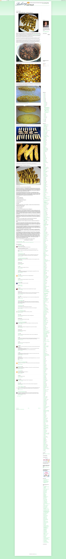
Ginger (44, 271)
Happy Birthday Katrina (46, 286)
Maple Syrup (45, 317)
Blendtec (44, 159)
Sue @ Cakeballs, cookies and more (22, 258)
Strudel (44, 417)
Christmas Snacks (45, 204)
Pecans (44, 358)
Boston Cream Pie (45, 162)
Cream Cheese (45, 232)
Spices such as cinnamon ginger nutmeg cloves (46, 410)
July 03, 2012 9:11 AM (20, 280)
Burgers (44, 173)
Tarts (44, 424)
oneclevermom (20, 366)
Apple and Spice (45, 491)
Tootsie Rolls (45, 431)
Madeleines (45, 314)
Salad (44, 393)
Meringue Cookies (45, 320)
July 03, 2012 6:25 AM (20, 260)
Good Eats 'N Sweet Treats (46, 509)
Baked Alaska (45, 147)
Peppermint (45, 360)
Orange (44, 344)
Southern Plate (45, 532)
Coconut (44, 211)
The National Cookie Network (47, 537)
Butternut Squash (45, 175)
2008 (44, 121)
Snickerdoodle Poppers (46, 406)
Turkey (44, 435)
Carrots (44, 183)
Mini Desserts (45, 324)
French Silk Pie (45, 261)
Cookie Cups (45, 218)
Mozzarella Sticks (45, 327)
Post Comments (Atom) (21, 409)
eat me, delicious (45, 507)
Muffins (44, 328)
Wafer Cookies (45, 441)
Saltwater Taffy (45, 396)
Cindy (18, 345)
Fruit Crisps (45, 264)
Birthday (44, 155)
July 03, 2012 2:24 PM (20, 308)
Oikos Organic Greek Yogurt (46, 341)
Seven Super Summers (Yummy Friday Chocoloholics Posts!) (46, 527)
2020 (44, 94)
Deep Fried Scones (45, 240)
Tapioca (44, 423)
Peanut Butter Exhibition (46, 355)
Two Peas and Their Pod (46, 542)
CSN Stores (45, 236)
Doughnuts (45, 246)
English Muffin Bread (46, 255)
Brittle (44, 166)
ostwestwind (19, 282)
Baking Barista (45, 494)
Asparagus (45, 144)
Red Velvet (45, 386)
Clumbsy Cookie (45, 500)
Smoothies (45, 404)
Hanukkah (45, 285)
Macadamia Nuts (45, 311)
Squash (44, 413)
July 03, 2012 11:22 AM (20, 298)
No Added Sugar (45, 335)
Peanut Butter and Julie (46, 522)
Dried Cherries (45, 248)
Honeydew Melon (45, 295)
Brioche (44, 165)
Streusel (44, 415)
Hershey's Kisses (45, 290)
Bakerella (44, 493)
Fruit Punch (45, 265)
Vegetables (45, 439)
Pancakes (44, 348)
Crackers (44, 230)
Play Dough (45, 367)
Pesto (44, 362)
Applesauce (45, 142)
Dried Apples (45, 247)
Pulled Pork (45, 378)
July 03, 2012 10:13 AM (20, 289)
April (44, 115)
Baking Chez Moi (45, 148)
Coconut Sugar (45, 214)
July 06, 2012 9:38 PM (20, 384)
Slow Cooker (45, 403)
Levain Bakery (45, 307)
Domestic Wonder (45, 506)
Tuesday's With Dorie (31, 242)
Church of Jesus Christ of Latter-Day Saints (46, 479)
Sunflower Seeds (45, 420)
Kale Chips (45, 304)
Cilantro (44, 206)
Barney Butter (45, 151)
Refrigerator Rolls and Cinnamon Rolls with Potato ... (46, 110)
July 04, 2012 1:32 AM (20, 350)
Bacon (44, 146)
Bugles (44, 170)
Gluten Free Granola (46, 276)
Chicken (44, 194)
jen (18, 337)
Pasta (44, 350)
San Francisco (45, 397)
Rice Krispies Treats (46, 389)
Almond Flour (45, 132)
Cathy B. (19, 296)
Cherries (44, 191)
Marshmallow (45, 318)
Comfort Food (45, 215)
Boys (44, 163)
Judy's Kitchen (45, 514)
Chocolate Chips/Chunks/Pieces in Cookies (46, 202)
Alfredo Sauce (45, 129)
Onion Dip (45, 343)
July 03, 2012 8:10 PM (20, 327)
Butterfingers (45, 174)
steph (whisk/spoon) (20, 305)
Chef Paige (45, 190)
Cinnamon (45, 207)
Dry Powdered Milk (45, 250)
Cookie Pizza (45, 221)
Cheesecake (45, 189)
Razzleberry (45, 385)
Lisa (18, 352)
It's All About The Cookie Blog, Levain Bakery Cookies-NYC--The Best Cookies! (47, 511)
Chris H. (19, 274)
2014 (44, 99)
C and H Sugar (45, 176)
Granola (44, 279)
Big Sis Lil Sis (45, 498)
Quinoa (44, 381)
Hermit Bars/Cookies (46, 289)
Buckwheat (45, 169)
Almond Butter (45, 131)
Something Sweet (45, 531)
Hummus (44, 297)
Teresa (19, 333)
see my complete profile (46, 31)
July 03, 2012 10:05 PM (20, 335)
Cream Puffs (45, 233)
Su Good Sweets (45, 535)
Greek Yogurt (45, 282)
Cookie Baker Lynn (45, 501)
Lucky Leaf (45, 310)
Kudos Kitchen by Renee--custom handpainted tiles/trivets (46, 482)
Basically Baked (45, 497)
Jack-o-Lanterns (45, 300)
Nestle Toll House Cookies (46, 332)
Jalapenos (45, 301)
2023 (44, 93)
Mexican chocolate (45, 322)
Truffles (44, 432)
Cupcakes (45, 237)
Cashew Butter (45, 184)
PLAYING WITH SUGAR (46, 525)
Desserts (44, 241)
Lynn (18, 278)
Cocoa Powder (45, 210)
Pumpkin (44, 379)
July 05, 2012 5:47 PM (20, 373)
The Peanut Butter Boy (46, 538)
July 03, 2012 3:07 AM (20, 251)
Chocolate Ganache (46, 203)
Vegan (44, 438)
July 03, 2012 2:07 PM (20, 303)
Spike (18, 375)
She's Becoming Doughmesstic (45, 529)
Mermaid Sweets (45, 518)
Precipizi (44, 375)
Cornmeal (45, 229)
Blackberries (45, 158)
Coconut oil (45, 213)
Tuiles (44, 434)
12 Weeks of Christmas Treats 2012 (46, 126)
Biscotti (22, 242)
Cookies (26, 242)
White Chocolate (45, 445)
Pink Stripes (45, 524)
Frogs (44, 262)
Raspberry (45, 383)
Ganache (44, 268)
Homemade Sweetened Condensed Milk (46, 293)
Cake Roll (44, 179)
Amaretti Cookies (45, 135)
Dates (44, 239)
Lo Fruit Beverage (45, 308)
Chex (44, 193)
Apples (44, 141)
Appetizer (44, 138)
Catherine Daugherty (20, 300)
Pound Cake (45, 374)
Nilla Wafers (45, 334)
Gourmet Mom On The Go (46, 510)
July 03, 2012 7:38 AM (20, 264)
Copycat (44, 225)
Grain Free (45, 278)
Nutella (44, 338)
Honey (44, 294)
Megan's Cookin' (45, 517)
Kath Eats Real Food (46, 515)
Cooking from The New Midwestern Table (46, 224)
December (45, 102)
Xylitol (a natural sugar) (46, 448)
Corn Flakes (45, 227)
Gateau (44, 269)
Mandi (44, 315)
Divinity (44, 243)
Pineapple (45, 365)
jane (18, 266)
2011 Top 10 (45, 127)
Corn (44, 226)
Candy (44, 180)
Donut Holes (45, 244)
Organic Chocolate (45, 346)
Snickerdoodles (45, 407)
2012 (44, 101)
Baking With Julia (19, 242)
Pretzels (44, 376)
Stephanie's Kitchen (46, 534)
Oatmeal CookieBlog (46, 521)
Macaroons (45, 313)
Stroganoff (45, 416)
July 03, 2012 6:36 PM (20, 316)
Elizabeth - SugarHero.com (21, 386)
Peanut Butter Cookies (46, 354)
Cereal (44, 187)
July (44, 106)
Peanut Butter (45, 353)
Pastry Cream (45, 351)
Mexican (44, 321)
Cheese (44, 188)
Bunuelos (44, 172)
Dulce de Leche (45, 251)
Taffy (44, 422)
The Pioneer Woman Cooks (46, 539)
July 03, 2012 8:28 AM (20, 272)
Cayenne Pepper (45, 186)
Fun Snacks (45, 267)
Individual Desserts (45, 299)
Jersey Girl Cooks (45, 513)
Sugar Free (45, 419)
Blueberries (45, 161)
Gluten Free (45, 275)
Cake (44, 177)
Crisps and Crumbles (46, 234)
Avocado (44, 145)
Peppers (44, 361)
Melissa (19, 314)
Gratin (44, 281)
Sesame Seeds (45, 400)
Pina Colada (45, 364)
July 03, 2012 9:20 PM (20, 331)
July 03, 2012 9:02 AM (20, 276)
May (44, 114)
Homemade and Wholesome (36, 34)
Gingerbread (45, 272)
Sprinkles (44, 412)
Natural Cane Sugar (46, 331)
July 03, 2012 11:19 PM (20, 339)
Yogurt (44, 449)
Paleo (44, 347)
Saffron (44, 392)
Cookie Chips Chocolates (46, 217)
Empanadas (45, 254)
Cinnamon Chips (45, 208)
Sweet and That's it (20, 245)
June (44, 113)
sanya (18, 270)
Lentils (44, 306)
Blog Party (45, 160)
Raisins (44, 382)
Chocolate (24, 242)
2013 (44, 100)
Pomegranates (45, 369)
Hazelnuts (28, 242)
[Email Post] (23, 241)
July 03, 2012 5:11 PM (20, 312)
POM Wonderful (45, 368)
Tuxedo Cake (45, 436)
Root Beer (45, 390)
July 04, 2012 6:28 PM (20, 364)
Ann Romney (45, 137)
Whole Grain (45, 446)
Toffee (44, 429)
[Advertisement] (30, 8)
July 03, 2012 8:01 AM (20, 268)
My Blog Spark (45, 329)
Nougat (44, 337)
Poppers (44, 371)
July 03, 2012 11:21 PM (20, 343)
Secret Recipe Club (45, 399)
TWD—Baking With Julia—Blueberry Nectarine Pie (47, 107)
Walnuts (44, 442)
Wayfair (44, 443)
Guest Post (45, 283)
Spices (44, 409)
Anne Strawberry (45, 490)
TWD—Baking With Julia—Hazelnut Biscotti (47, 112)
